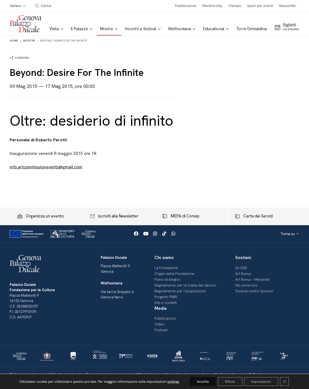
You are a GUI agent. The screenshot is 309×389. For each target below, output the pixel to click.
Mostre (29, 41)
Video (159, 324)
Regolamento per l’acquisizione (180, 291)
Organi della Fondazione (174, 273)
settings (173, 381)
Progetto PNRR (165, 297)
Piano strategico (167, 279)
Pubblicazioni (185, 5)
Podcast (161, 330)
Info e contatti (165, 302)
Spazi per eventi (260, 5)
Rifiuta (230, 381)
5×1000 (241, 268)
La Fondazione (166, 268)
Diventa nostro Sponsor (254, 291)
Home (14, 41)
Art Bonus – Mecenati (252, 279)
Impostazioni (261, 381)
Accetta (203, 381)
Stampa (235, 5)
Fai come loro (246, 285)
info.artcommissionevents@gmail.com (46, 167)
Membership (212, 5)
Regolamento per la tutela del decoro (185, 285)
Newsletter (287, 5)
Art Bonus (243, 273)
